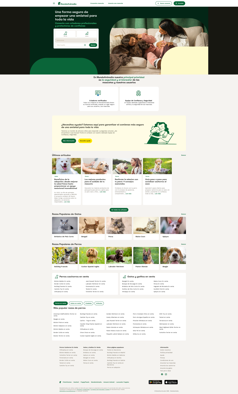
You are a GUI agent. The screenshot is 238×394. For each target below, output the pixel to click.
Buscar (93, 45)
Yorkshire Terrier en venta (168, 332)
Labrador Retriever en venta (115, 324)
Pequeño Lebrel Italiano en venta (117, 334)
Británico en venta (89, 352)
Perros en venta (60, 303)
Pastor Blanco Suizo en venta (116, 330)
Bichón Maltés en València (116, 355)
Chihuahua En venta (61, 291)
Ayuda (162, 355)
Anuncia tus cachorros (167, 365)
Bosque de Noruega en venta (93, 350)
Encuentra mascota (97, 3)
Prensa (162, 358)
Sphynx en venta (89, 355)
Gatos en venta (76, 303)
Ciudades (88, 303)
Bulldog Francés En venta (62, 286)
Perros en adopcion (113, 367)
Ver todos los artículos (119, 210)
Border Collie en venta (61, 332)
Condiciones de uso (166, 360)
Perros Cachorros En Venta (69, 347)
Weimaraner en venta (166, 324)
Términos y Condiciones (83, 389)
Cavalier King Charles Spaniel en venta (91, 325)
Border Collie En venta (62, 284)
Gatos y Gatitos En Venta (91, 347)
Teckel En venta (91, 289)
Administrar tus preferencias (67, 391)
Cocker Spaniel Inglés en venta (90, 336)
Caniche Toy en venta (87, 317)
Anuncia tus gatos (166, 368)
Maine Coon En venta (161, 281)
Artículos (99, 303)
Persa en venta (88, 363)
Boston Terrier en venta (61, 336)
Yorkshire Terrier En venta (94, 291)
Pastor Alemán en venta (114, 327)
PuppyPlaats (85, 382)
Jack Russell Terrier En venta (96, 281)
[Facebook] (162, 374)
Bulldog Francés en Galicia (116, 360)
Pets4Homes (67, 382)
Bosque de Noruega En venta (132, 284)
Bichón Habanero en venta (62, 326)
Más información (68, 141)
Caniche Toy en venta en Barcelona (115, 364)
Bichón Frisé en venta (61, 322)
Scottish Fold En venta (161, 289)
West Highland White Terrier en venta (169, 328)
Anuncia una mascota (115, 3)
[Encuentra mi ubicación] (85, 45)
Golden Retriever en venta (115, 314)
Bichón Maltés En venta (62, 281)
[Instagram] (166, 374)
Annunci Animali (108, 382)
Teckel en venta (164, 317)
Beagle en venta (59, 319)
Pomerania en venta (139, 324)
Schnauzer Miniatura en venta (143, 327)
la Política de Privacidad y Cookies (100, 389)
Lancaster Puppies (122, 382)
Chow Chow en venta (87, 332)
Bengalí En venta (128, 281)
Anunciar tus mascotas (168, 363)
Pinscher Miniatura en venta (142, 320)
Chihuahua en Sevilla (114, 358)
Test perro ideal (165, 371)
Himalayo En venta (128, 291)
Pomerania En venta (92, 286)
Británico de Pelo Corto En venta (133, 286)
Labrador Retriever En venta (95, 284)
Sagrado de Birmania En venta (164, 286)
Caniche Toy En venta (61, 289)
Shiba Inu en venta (139, 334)
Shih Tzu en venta (165, 314)
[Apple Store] (171, 382)
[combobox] (74, 40)
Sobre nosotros (165, 350)
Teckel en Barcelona (114, 350)
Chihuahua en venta (86, 329)
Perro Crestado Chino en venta (143, 314)
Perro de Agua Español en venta (143, 317)
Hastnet (76, 382)
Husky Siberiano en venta (115, 317)
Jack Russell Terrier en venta (116, 320)
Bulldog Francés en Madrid (116, 352)
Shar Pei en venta (139, 330)
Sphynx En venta (159, 291)
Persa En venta (159, 284)
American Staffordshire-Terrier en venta (65, 315)
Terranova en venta (165, 320)
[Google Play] (155, 382)
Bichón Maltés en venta (61, 329)
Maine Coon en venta (90, 360)
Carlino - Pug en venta (87, 320)
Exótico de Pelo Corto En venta (132, 289)
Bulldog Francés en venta (88, 314)
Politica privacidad (166, 352)
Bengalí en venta (89, 358)
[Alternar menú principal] (54, 3)
